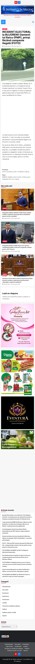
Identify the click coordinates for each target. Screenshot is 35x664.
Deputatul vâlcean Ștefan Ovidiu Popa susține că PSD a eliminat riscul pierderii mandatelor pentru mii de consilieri (16, 214)
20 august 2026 (16, 284)
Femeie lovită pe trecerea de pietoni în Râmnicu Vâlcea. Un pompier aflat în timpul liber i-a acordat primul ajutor (17, 538)
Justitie (4, 603)
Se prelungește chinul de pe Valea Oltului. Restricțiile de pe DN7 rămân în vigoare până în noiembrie (16, 531)
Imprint (4, 615)
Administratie (6, 586)
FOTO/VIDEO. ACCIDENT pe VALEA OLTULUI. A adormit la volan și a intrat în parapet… (16, 575)
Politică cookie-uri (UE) (9, 612)
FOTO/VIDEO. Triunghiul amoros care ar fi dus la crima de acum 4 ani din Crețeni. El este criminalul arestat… (16, 564)
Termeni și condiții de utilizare (11, 606)
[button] (2, 22)
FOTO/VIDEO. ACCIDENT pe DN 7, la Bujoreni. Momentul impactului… (15, 551)
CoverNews (27, 659)
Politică (5, 29)
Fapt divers (5, 596)
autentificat (14, 296)
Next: (16, 177)
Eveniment (5, 593)
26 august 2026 (16, 218)
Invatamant (5, 599)
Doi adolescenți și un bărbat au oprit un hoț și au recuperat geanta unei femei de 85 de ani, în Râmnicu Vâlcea (16, 557)
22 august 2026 (16, 251)
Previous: (15, 171)
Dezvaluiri (5, 590)
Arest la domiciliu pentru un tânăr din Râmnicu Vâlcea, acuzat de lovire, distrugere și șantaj (15, 570)
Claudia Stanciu (7, 46)
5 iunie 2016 (16, 46)
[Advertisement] (17, 115)
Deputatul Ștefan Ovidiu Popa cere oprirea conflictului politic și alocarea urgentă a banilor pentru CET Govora (17, 247)
